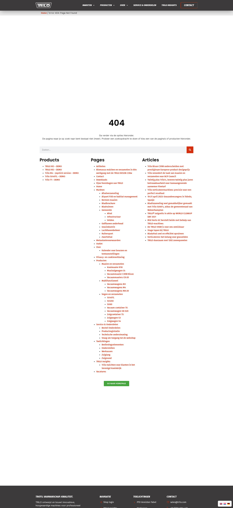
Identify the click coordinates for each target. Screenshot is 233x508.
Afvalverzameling (110, 193)
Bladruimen (107, 206)
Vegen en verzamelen (112, 294)
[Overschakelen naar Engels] (221, 503)
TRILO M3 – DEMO (53, 166)
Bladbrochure (108, 203)
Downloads (101, 179)
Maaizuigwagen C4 (116, 270)
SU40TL (110, 297)
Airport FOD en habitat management (119, 196)
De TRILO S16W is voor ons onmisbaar (166, 227)
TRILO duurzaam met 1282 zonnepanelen (167, 240)
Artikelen (100, 166)
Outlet (99, 243)
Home (44, 13)
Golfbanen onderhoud (112, 223)
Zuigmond (107, 358)
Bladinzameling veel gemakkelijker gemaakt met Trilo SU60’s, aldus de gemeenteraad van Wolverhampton (170, 206)
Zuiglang (106, 354)
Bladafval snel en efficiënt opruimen (166, 233)
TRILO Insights (169, 5)
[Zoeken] (190, 149)
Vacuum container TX (117, 307)
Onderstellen (108, 348)
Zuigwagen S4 (114, 321)
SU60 (109, 304)
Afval (109, 213)
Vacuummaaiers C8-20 (118, 277)
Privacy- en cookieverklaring (110, 257)
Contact (100, 176)
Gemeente (107, 210)
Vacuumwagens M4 (116, 287)
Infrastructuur (114, 217)
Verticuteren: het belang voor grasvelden (168, 237)
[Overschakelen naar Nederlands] (225, 503)
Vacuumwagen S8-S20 (117, 311)
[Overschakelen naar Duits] (228, 503)
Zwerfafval (107, 237)
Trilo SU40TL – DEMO (55, 176)
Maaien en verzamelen (113, 264)
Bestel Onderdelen (111, 328)
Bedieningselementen (113, 344)
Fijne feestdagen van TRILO (109, 183)
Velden (110, 220)
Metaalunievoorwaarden (108, 240)
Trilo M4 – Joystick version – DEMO (62, 173)
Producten (106, 5)
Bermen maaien (109, 200)
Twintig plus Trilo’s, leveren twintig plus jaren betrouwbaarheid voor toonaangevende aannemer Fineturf (170, 183)
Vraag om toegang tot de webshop (119, 338)
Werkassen (107, 351)
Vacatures (101, 371)
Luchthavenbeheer (111, 230)
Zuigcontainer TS (115, 314)
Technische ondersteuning (115, 334)
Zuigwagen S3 (114, 317)
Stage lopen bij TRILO (158, 230)
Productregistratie (111, 331)
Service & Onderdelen (144, 5)
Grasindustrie (108, 227)
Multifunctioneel (110, 280)
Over (122, 5)
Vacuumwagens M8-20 (118, 291)
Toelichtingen (103, 341)
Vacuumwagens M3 (116, 284)
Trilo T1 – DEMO (52, 179)
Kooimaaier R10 (115, 267)
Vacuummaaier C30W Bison (120, 274)
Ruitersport (107, 233)
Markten (87, 5)
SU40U (110, 301)
